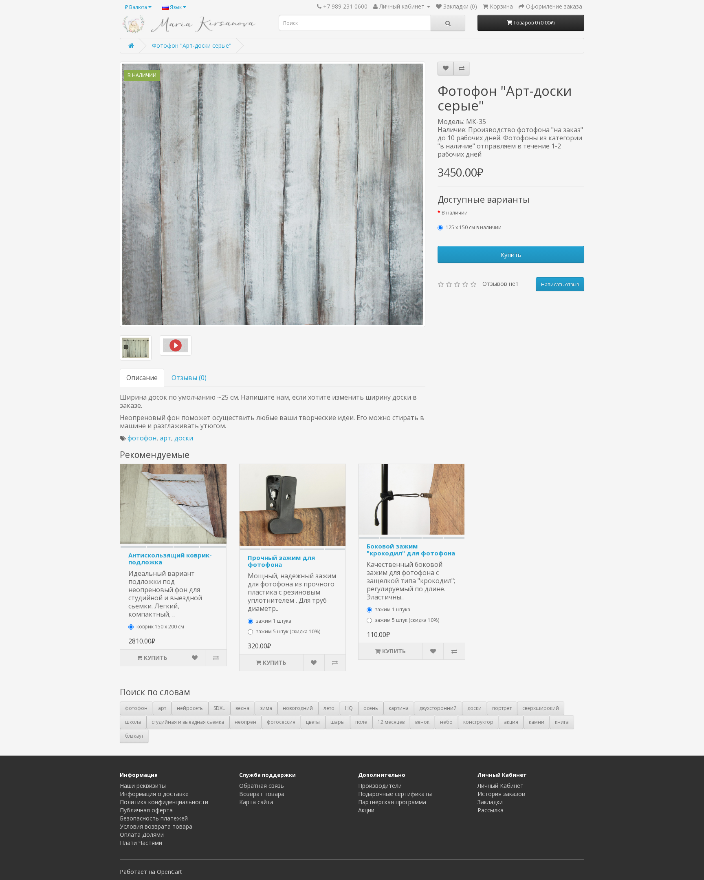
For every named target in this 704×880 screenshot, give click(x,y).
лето (328, 708)
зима (266, 708)
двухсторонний (438, 708)
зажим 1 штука (273, 620)
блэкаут (134, 735)
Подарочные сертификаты (395, 794)
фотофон (142, 437)
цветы (313, 722)
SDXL (219, 708)
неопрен (245, 722)
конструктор (478, 722)
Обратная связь (261, 785)
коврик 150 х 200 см (160, 626)
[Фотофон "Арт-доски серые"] (272, 194)
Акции (366, 810)
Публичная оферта (146, 810)
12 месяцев (391, 722)
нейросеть (190, 708)
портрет (502, 708)
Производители (380, 785)
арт (165, 437)
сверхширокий (540, 708)
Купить (511, 254)
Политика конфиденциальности (164, 802)
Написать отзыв (560, 284)
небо (446, 722)
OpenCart (169, 872)
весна (242, 708)
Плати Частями (141, 843)
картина (399, 708)
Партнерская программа (392, 802)
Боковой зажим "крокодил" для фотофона (411, 549)
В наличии (455, 212)
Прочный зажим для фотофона (281, 560)
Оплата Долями (142, 834)
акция (511, 722)
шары (337, 722)
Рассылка (490, 810)
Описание (142, 377)
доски (183, 437)
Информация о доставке (154, 794)
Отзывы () (189, 377)
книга (562, 722)
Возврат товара (261, 794)
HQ (349, 708)
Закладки (490, 802)
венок (422, 722)
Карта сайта (256, 802)
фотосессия (281, 722)
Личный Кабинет (500, 785)
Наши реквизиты (143, 785)
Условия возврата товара (156, 826)
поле (361, 722)
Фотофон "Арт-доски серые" (191, 45)
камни (536, 722)
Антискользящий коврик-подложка (170, 558)
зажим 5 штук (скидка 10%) (288, 631)
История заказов (501, 794)
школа (133, 722)
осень (370, 708)
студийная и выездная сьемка (188, 722)
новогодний (298, 708)
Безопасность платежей (154, 818)
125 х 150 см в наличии (474, 227)
